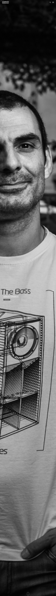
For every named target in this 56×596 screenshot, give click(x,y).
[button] (53, 2)
